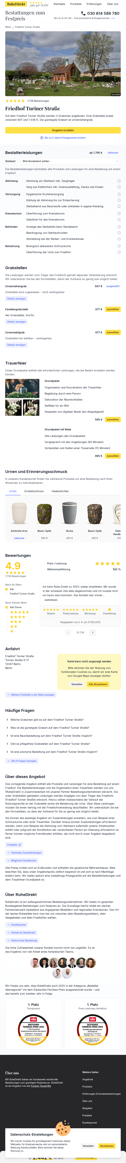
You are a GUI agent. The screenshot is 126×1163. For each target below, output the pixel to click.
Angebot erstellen (63, 130)
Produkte (75, 4)
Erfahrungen (94, 4)
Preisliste (87, 1115)
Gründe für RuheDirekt (23, 932)
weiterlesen (51, 599)
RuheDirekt (16, 4)
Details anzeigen (16, 298)
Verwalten (76, 684)
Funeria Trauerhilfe (41, 1086)
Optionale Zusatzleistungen (26, 852)
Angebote (87, 1079)
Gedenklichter (60, 491)
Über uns (112, 4)
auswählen (113, 309)
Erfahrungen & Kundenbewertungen (101, 1093)
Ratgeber (87, 1108)
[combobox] (71, 161)
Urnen (13, 491)
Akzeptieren (107, 1145)
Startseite (59, 4)
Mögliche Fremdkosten (23, 860)
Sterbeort (10, 161)
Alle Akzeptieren (98, 684)
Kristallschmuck (34, 491)
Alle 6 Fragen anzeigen (23, 760)
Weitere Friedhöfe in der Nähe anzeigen (32, 694)
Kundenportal (18, 924)
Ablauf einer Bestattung (24, 940)
